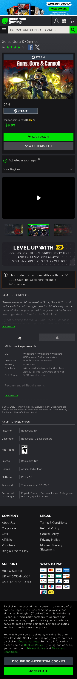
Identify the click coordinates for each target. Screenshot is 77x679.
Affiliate (7, 539)
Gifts (5, 534)
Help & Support (12, 570)
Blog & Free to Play (15, 551)
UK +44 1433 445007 (16, 576)
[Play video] (38, 198)
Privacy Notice (50, 539)
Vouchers (8, 545)
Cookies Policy (33, 644)
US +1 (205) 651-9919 (16, 582)
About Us (8, 522)
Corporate (9, 528)
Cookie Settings (29, 641)
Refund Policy (49, 528)
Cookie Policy (49, 534)
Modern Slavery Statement (51, 547)
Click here (37, 279)
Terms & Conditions (53, 522)
